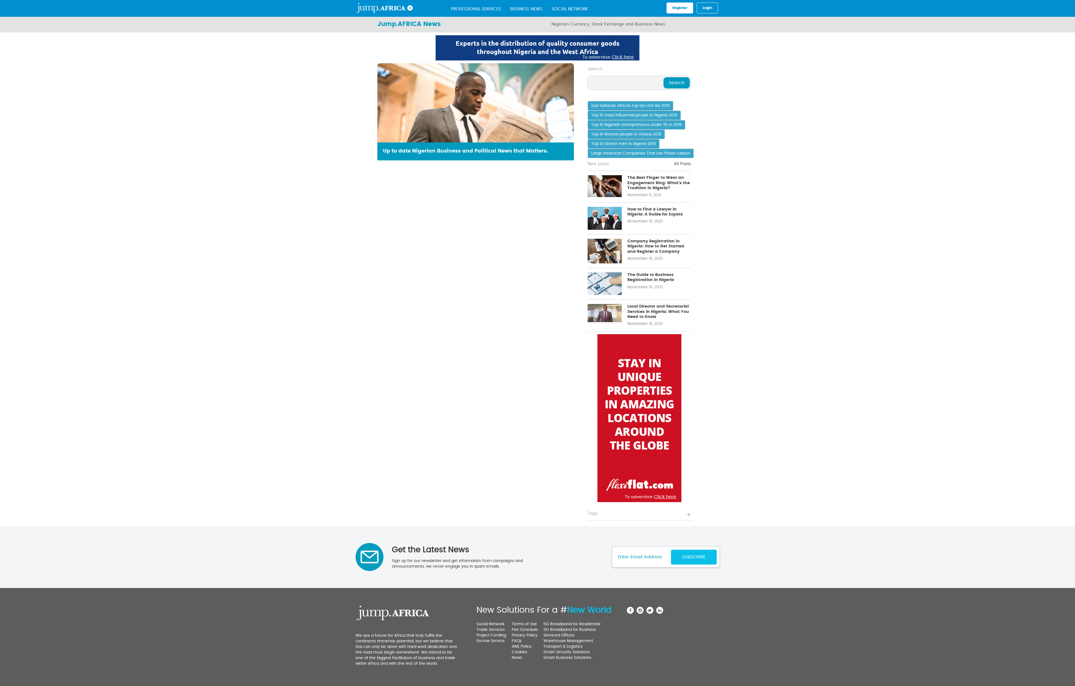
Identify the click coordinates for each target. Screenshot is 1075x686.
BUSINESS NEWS (526, 9)
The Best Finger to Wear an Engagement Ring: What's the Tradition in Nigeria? (658, 183)
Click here (623, 57)
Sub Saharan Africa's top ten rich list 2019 (630, 106)
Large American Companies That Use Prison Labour (640, 153)
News (517, 658)
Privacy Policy (525, 635)
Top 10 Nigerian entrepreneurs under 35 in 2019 (636, 125)
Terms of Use (524, 624)
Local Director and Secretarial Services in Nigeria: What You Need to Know (658, 312)
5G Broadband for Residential (571, 624)
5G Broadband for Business (569, 630)
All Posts (682, 164)
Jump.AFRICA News (409, 24)
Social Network (570, 9)
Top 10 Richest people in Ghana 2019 (626, 134)
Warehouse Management (568, 641)
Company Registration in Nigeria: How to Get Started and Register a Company (655, 246)
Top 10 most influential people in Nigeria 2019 (634, 115)
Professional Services (476, 9)
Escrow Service (490, 641)
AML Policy (522, 646)
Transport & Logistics (563, 646)
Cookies (519, 652)
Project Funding (491, 635)
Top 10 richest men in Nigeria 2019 (623, 144)
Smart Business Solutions (567, 658)
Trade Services (490, 630)
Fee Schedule (525, 630)
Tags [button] (593, 513)
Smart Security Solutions (566, 652)
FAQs (517, 641)
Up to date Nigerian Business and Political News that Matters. (465, 151)
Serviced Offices (558, 635)
